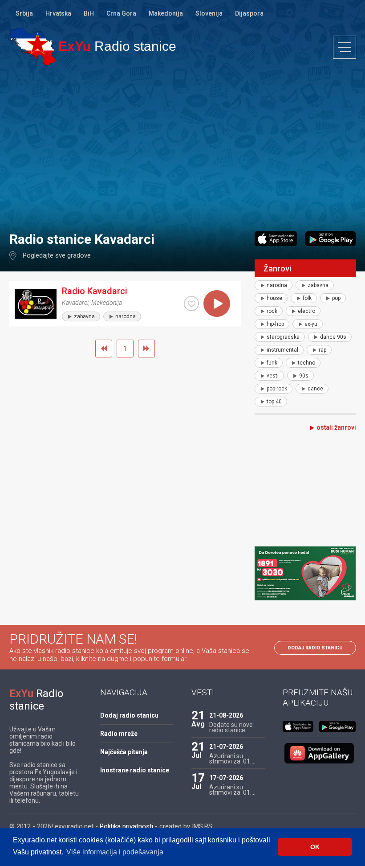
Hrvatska (58, 13)
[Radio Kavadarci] (35, 304)
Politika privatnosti (126, 826)
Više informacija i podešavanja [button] (114, 852)
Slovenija (209, 13)
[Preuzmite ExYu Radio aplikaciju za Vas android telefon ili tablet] (330, 238)
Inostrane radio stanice (134, 770)
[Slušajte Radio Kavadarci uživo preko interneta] (216, 303)
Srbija (24, 13)
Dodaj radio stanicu (315, 648)
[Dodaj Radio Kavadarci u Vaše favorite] (191, 303)
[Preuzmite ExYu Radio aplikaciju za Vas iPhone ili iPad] (276, 238)
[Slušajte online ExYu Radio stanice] (32, 46)
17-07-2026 (226, 777)
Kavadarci (75, 302)
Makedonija (166, 13)
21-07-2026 (226, 746)
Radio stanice (117, 46)
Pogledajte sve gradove (57, 255)
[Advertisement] (182, 148)
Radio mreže (119, 733)
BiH (89, 13)
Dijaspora (249, 13)
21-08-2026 (226, 715)
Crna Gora (121, 13)
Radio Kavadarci (94, 291)
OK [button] (315, 846)
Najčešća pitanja (124, 751)
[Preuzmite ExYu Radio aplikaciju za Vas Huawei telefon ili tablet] (319, 753)
